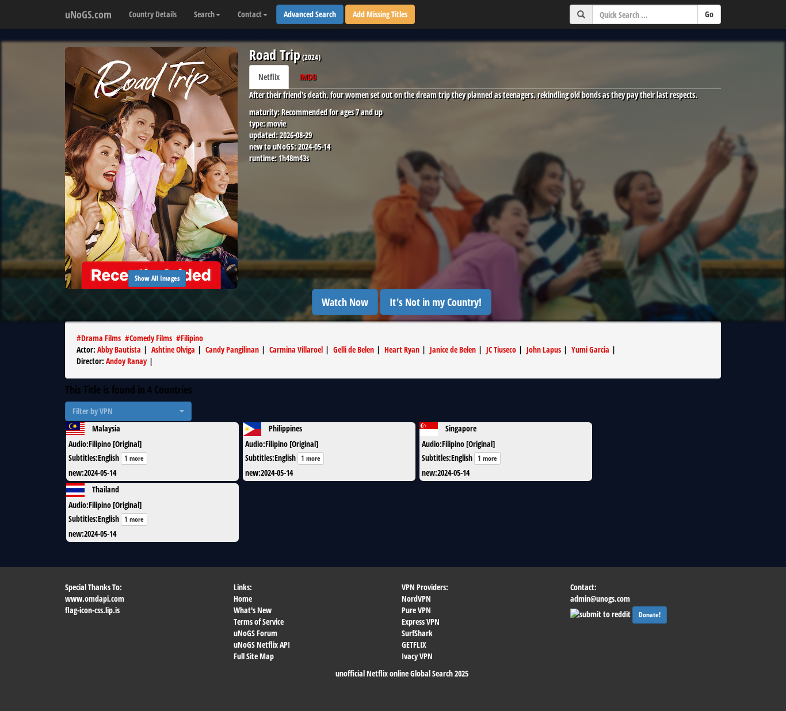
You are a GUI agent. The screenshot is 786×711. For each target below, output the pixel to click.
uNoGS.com (88, 14)
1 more (134, 458)
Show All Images (157, 278)
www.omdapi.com (94, 598)
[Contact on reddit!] (601, 612)
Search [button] (204, 14)
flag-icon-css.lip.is (92, 610)
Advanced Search (310, 14)
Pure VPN (416, 610)
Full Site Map (254, 656)
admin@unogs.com (600, 598)
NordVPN (416, 598)
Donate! (650, 615)
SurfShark (417, 633)
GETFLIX (414, 644)
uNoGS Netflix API (262, 644)
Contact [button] (250, 14)
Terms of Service (259, 621)
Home (243, 598)
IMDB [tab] (307, 76)
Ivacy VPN (417, 656)
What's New (253, 610)
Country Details (153, 14)
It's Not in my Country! (436, 302)
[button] (128, 411)
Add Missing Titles (380, 14)
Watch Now (345, 302)
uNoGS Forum (255, 633)
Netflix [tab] (269, 76)
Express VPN (421, 621)
